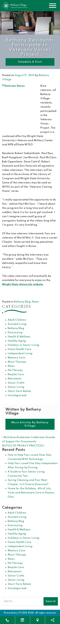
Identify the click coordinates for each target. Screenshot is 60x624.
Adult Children (17, 320)
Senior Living (16, 387)
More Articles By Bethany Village (30, 424)
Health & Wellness (19, 336)
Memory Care (16, 357)
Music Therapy (17, 362)
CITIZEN (22, 613)
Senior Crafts (16, 383)
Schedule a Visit (30, 62)
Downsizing (15, 332)
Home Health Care (19, 349)
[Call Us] (7, 620)
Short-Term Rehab (19, 391)
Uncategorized (17, 395)
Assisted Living (17, 324)
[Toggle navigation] (52, 6)
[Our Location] (37, 620)
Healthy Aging (17, 341)
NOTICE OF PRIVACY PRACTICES (23, 446)
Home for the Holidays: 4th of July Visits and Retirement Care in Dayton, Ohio (31, 492)
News (35, 302)
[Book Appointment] (22, 620)
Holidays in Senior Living (23, 345)
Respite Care (16, 374)
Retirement (14, 378)
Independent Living (20, 353)
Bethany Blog (22, 302)
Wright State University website (22, 284)
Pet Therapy (15, 370)
